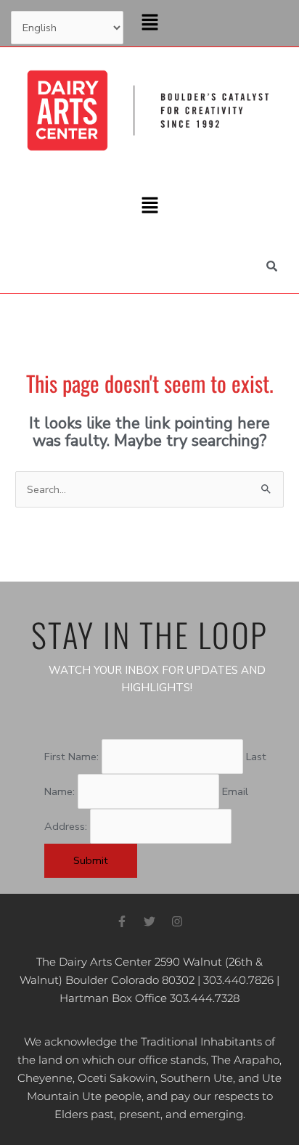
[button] (149, 23)
